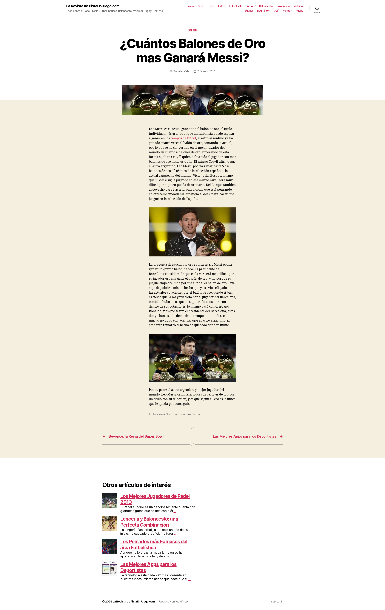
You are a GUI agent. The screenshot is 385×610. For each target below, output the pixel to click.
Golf (276, 10)
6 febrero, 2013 (206, 71)
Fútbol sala (235, 6)
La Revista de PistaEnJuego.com (92, 6)
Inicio (191, 6)
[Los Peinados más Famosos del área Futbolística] (109, 546)
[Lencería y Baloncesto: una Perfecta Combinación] (109, 523)
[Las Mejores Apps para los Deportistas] (109, 568)
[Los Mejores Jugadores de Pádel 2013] (109, 500)
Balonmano (283, 6)
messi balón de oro (189, 414)
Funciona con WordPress (174, 601)
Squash (249, 10)
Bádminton (263, 10)
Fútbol (222, 6)
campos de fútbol (183, 138)
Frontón (287, 10)
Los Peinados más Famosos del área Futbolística (153, 544)
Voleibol (298, 6)
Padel (200, 6)
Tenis (211, 6)
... (175, 511)
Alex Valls (183, 71)
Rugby (299, 10)
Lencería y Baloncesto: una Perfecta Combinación (149, 522)
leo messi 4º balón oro (165, 414)
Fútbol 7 (251, 6)
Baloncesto (266, 6)
